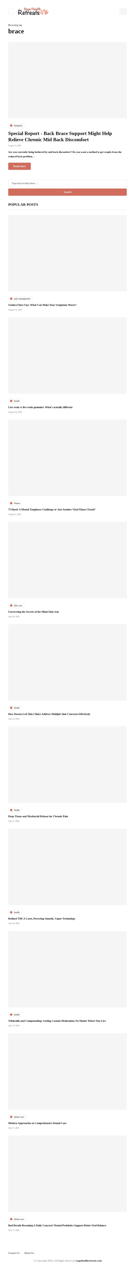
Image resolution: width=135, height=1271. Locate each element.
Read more (19, 166)
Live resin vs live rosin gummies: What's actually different (40, 407)
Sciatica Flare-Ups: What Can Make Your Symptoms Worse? (42, 305)
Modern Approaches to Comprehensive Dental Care (37, 1123)
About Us (29, 1253)
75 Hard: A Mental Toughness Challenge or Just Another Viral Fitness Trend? (51, 509)
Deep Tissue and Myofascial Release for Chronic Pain (38, 816)
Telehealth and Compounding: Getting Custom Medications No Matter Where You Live (57, 1020)
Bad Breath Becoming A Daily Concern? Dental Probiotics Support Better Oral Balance (57, 1225)
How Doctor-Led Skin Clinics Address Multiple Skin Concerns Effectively (49, 714)
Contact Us (14, 1253)
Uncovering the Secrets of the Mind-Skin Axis (33, 611)
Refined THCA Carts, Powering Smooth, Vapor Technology (41, 918)
